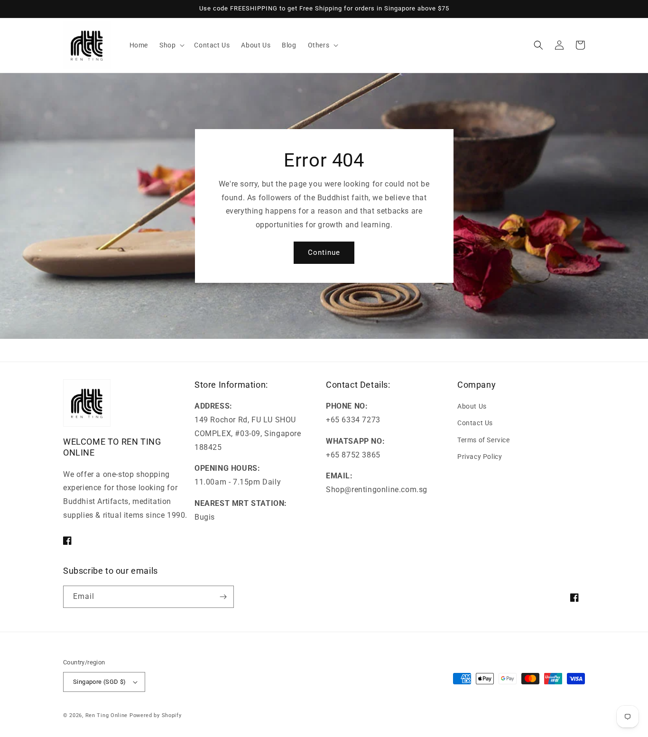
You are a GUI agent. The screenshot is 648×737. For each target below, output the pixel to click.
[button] (171, 45)
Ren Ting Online (106, 715)
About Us (472, 406)
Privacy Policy (479, 456)
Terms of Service (483, 440)
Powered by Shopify (156, 715)
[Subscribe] (223, 597)
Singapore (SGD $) (99, 681)
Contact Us (475, 423)
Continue (324, 252)
